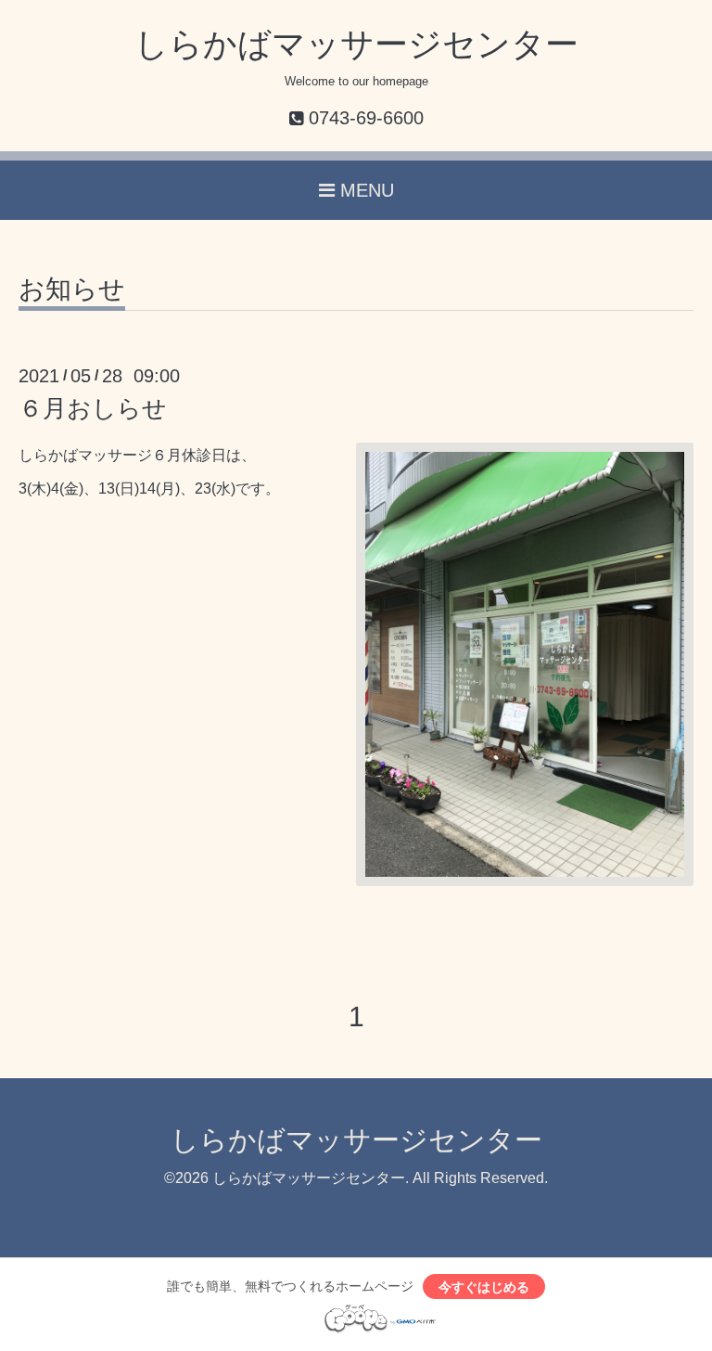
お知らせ (72, 290)
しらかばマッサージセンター (356, 44)
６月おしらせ (93, 408)
